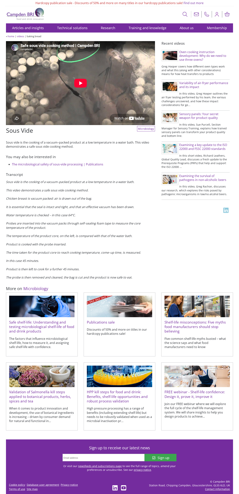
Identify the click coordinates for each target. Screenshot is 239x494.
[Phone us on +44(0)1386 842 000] (207, 14)
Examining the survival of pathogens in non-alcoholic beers (202, 178)
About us (187, 28)
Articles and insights (28, 28)
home (11, 36)
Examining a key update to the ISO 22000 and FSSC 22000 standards (203, 147)
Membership (217, 28)
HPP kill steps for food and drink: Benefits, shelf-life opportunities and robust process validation (117, 396)
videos (20, 36)
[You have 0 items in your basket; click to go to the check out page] (227, 14)
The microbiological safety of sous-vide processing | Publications (57, 164)
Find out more (194, 3)
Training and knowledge (147, 28)
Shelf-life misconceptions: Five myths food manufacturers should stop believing (195, 327)
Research (108, 28)
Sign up (163, 457)
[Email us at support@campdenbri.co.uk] (196, 14)
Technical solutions (72, 28)
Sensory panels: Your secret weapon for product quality (198, 116)
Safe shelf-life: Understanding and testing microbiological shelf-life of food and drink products (41, 327)
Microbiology (146, 128)
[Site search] (185, 14)
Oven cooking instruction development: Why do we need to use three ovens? (202, 56)
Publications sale (101, 322)
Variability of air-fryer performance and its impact (203, 85)
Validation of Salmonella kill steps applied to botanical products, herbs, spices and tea (40, 396)
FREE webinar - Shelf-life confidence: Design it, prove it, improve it (194, 394)
